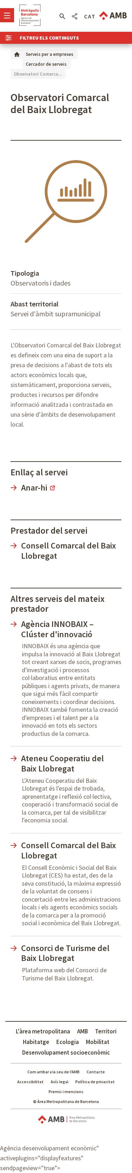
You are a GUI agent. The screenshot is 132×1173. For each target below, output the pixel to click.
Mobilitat (97, 1042)
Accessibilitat (30, 1081)
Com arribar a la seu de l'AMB (53, 1071)
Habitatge (36, 1042)
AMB (82, 1031)
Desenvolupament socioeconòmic (66, 1052)
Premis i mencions (66, 1091)
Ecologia (67, 1042)
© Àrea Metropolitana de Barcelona (66, 1101)
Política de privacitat (95, 1081)
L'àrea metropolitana (43, 1031)
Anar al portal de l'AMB (113, 15)
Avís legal (59, 1081)
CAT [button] (90, 16)
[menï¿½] (7, 15)
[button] (62, 16)
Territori (106, 1031)
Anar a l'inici (29, 15)
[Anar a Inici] (17, 54)
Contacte (96, 1071)
